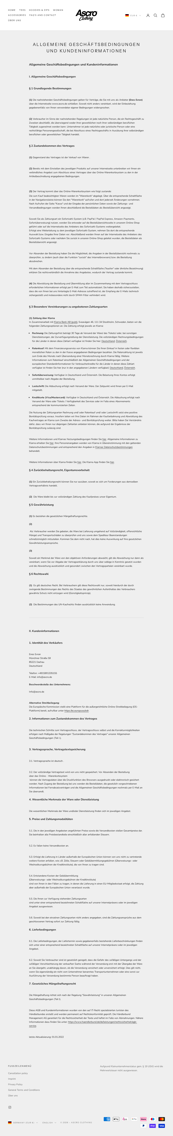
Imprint (12, 1078)
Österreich (121, 341)
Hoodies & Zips (39, 10)
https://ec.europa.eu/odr (76, 710)
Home (12, 10)
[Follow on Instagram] (9, 1107)
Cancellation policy (18, 1073)
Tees (22, 10)
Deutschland (108, 341)
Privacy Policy (15, 1084)
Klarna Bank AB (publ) (65, 322)
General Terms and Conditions (24, 1090)
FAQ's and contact (42, 15)
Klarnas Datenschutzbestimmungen (114, 447)
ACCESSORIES (17, 15)
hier (104, 439)
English (48, 1122)
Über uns (14, 20)
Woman (58, 10)
